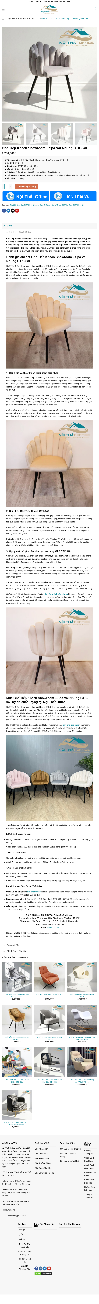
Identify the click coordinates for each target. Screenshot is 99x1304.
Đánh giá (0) (13, 945)
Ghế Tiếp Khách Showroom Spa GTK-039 (17, 1038)
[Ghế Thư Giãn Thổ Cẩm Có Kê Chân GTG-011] (17, 1062)
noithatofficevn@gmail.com (14, 1216)
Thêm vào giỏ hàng (26, 187)
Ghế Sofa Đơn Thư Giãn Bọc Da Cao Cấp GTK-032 (49, 1081)
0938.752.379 (53, 927)
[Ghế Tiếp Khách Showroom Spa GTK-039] (17, 1020)
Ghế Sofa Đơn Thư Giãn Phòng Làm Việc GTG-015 (82, 1081)
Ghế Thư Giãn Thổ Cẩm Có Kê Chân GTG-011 (17, 1081)
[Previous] (7, 74)
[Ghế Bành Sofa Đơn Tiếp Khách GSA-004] (49, 1020)
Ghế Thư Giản (67, 205)
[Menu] (3, 10)
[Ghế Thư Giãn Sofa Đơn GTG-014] (49, 977)
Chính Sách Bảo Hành (17, 951)
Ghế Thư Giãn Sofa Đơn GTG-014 (49, 994)
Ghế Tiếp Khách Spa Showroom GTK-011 (82, 996)
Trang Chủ (9, 19)
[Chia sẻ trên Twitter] (8, 211)
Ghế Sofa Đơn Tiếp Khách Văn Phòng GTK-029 (17, 996)
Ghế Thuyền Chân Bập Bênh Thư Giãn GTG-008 (82, 1038)
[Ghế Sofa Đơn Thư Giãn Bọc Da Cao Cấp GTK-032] (49, 1062)
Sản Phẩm (20, 19)
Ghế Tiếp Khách (78, 205)
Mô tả (9, 226)
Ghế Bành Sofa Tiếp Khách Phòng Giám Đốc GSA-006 (17, 1123)
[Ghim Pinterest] (17, 211)
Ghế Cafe (39, 205)
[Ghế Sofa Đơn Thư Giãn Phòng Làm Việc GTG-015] (82, 1062)
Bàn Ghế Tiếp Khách (28, 205)
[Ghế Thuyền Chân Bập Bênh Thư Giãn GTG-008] (82, 1020)
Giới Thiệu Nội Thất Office (45, 1297)
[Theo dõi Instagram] (40, 1268)
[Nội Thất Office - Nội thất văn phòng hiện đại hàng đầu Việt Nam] (49, 9)
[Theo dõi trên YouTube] (49, 1268)
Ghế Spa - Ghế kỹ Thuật (52, 205)
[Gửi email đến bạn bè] (13, 211)
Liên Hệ (60, 1297)
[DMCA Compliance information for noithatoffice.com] (43, 1274)
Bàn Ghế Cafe (33, 19)
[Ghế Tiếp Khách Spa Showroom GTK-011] (82, 977)
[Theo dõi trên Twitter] (45, 1268)
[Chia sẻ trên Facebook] (4, 211)
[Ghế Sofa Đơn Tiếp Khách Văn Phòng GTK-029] (17, 977)
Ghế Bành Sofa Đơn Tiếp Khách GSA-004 (49, 1038)
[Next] (92, 74)
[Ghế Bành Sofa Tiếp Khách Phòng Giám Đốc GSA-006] (17, 1105)
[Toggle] (4, 225)
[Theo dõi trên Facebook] (36, 1268)
